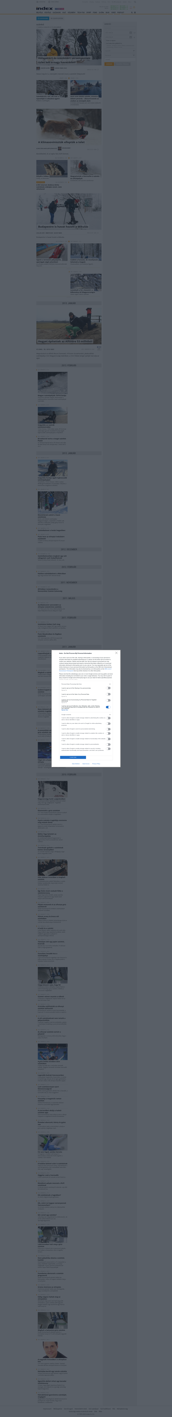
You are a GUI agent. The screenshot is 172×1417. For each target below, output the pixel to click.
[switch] (108, 688)
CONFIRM (73, 757)
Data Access (86, 763)
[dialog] (86, 708)
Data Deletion (76, 763)
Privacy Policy (96, 763)
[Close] (117, 653)
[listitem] (86, 684)
